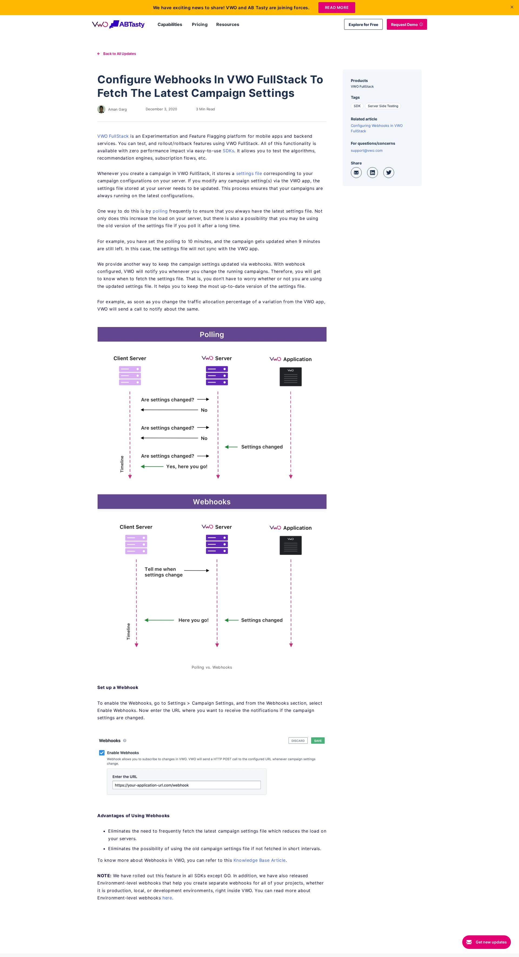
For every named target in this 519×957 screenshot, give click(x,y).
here (167, 897)
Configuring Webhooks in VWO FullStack (377, 128)
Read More (337, 7)
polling (160, 211)
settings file (249, 173)
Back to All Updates (119, 53)
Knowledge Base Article (260, 860)
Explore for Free (363, 24)
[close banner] (512, 7)
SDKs (228, 150)
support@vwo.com (366, 150)
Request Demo (404, 24)
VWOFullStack (113, 136)
